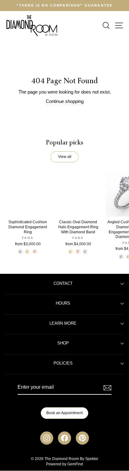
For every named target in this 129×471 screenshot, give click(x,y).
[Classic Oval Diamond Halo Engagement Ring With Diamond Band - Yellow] (71, 251)
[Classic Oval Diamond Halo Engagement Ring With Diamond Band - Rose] (78, 251)
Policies (63, 363)
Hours (63, 303)
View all (64, 156)
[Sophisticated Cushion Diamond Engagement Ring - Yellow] (27, 251)
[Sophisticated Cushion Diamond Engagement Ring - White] (20, 251)
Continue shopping (65, 101)
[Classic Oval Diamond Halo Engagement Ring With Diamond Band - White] (85, 251)
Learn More (62, 323)
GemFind (75, 464)
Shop (63, 343)
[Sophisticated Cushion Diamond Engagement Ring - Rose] (35, 251)
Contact (63, 283)
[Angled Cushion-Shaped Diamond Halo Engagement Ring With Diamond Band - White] (121, 256)
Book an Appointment (64, 413)
